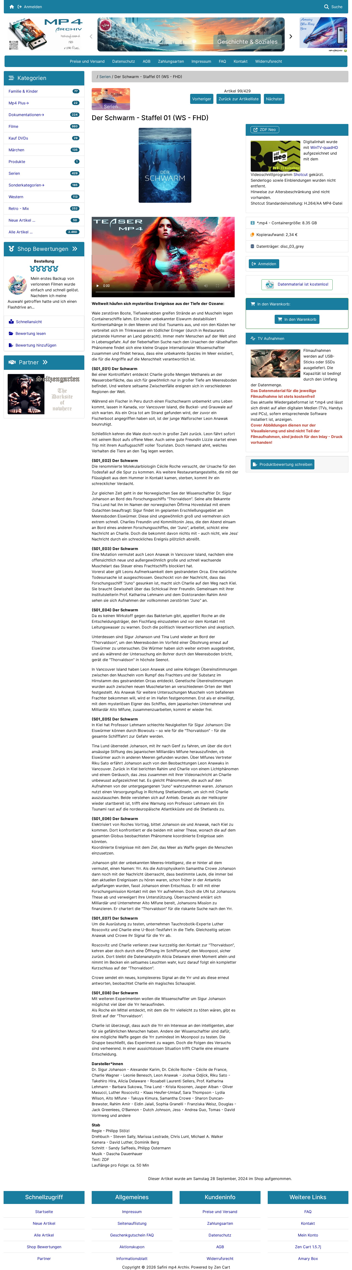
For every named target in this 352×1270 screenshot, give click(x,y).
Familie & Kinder (43, 91)
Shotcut (301, 174)
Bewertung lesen (29, 333)
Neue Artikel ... (43, 220)
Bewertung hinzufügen (34, 345)
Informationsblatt (132, 1258)
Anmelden (32, 6)
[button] (343, 1246)
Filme (43, 126)
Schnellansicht (28, 321)
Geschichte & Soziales (247, 41)
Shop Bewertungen (43, 249)
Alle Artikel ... (43, 232)
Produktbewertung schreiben (284, 464)
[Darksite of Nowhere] (44, 393)
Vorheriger (201, 98)
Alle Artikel (44, 1235)
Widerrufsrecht (268, 61)
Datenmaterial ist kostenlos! (303, 284)
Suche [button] (335, 6)
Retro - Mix (43, 208)
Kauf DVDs (43, 138)
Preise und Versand (87, 61)
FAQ (222, 61)
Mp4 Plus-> (43, 103)
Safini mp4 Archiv (173, 1267)
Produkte (43, 161)
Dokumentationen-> (43, 114)
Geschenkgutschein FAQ (132, 1235)
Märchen (43, 149)
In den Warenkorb (299, 319)
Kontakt (241, 61)
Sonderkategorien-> (43, 185)
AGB (146, 61)
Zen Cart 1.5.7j (308, 1246)
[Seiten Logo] (45, 34)
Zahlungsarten (171, 61)
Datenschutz (123, 61)
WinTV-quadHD (324, 147)
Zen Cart (222, 1267)
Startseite (44, 1211)
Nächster (274, 98)
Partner (29, 362)
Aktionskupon (131, 1246)
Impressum (201, 61)
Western (43, 196)
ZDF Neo (266, 129)
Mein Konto (308, 1235)
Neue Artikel (44, 1223)
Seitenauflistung (132, 1223)
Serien (105, 76)
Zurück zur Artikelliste (239, 98)
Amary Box (308, 1258)
